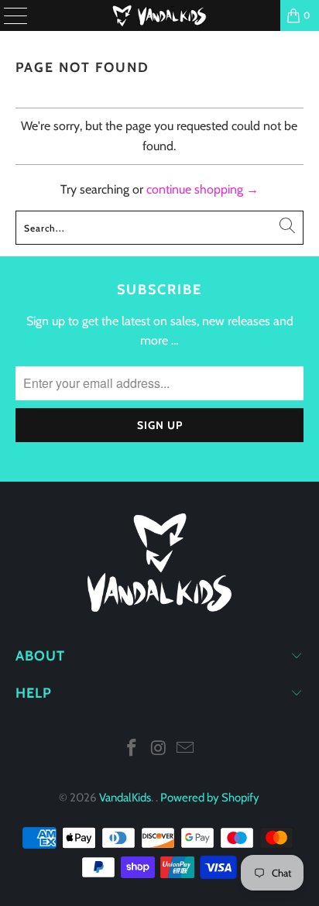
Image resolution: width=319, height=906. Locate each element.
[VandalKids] (159, 15)
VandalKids (125, 798)
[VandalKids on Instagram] (158, 749)
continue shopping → (202, 189)
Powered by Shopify (209, 798)
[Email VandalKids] (185, 749)
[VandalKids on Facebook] (131, 749)
